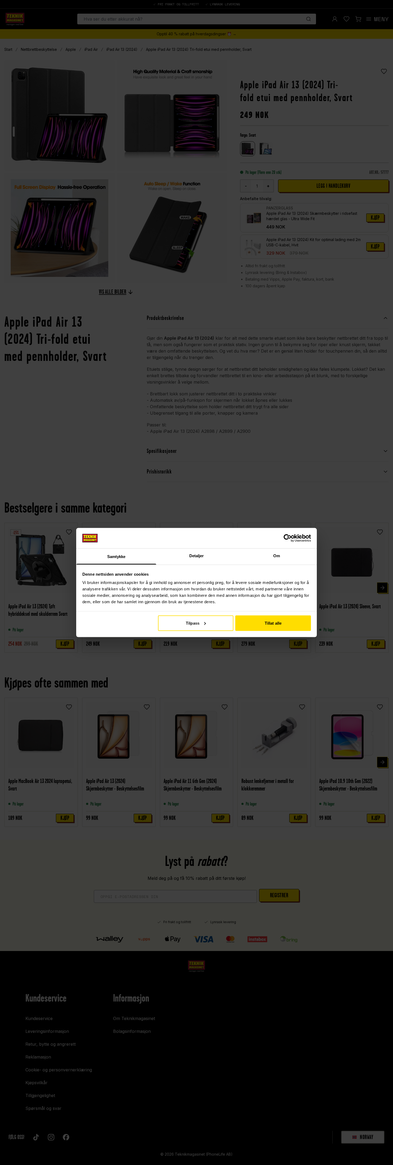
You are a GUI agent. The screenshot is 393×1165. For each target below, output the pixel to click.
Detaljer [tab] (196, 555)
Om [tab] (276, 555)
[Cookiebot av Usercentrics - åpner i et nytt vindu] (287, 538)
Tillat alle (273, 623)
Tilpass (192, 623)
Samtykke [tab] (116, 556)
